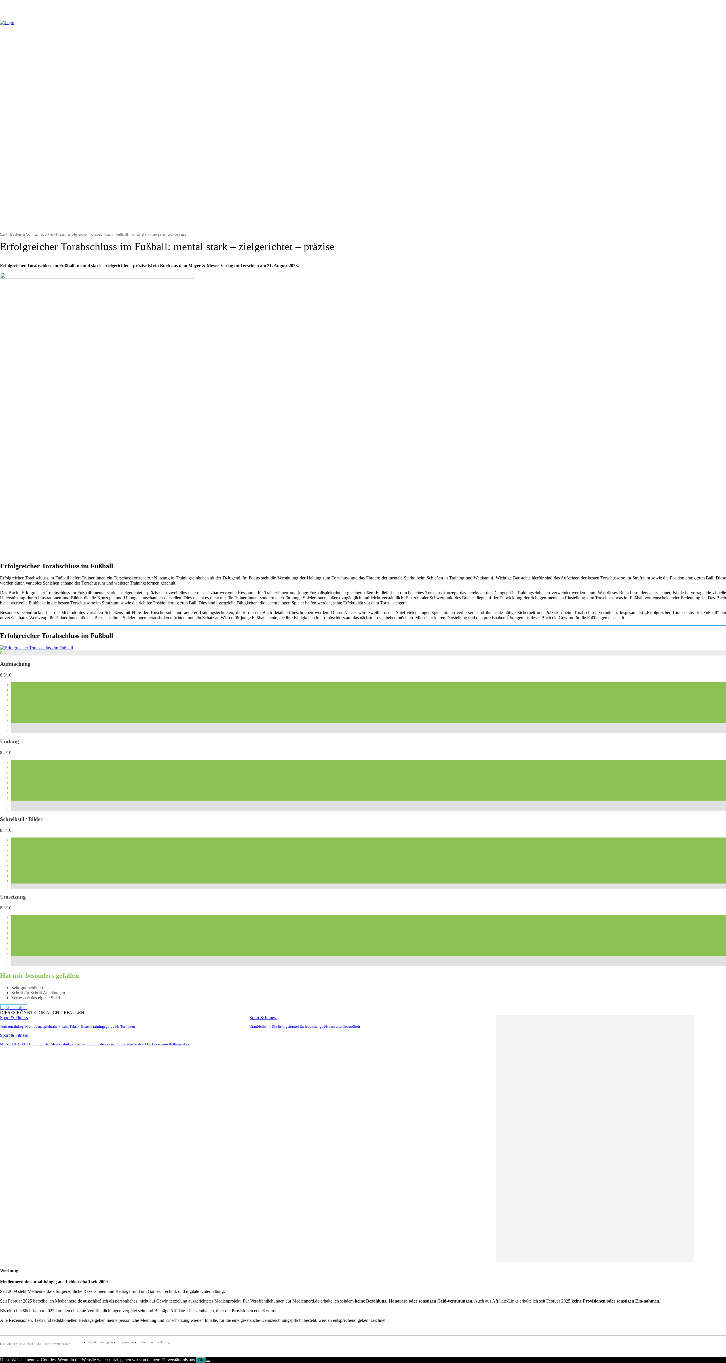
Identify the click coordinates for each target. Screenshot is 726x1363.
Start (3, 234)
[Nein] (208, 1361)
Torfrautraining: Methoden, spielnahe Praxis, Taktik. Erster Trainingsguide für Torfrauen (67, 1026)
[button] (719, 122)
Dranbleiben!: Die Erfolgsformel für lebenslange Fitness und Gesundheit (305, 1026)
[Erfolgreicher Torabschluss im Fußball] (36, 647)
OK (201, 1360)
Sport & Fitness (53, 234)
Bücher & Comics (24, 234)
